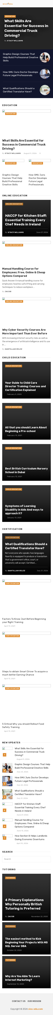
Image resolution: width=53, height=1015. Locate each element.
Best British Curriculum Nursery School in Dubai (26, 470)
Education (10, 16)
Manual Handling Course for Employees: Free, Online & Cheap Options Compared (23, 272)
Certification (12, 537)
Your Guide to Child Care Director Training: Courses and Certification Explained (25, 386)
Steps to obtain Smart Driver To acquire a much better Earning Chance (25, 673)
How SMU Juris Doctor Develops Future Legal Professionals (20, 74)
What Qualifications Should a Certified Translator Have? (18, 90)
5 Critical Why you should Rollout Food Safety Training (23, 725)
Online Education (14, 204)
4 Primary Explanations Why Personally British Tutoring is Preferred (24, 904)
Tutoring (10, 878)
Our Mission (34, 1001)
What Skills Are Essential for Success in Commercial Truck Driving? (26, 28)
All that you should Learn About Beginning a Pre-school (26, 429)
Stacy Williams (15, 41)
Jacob (8, 291)
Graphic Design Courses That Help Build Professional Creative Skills (20, 57)
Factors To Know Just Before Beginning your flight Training (24, 620)
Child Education (13, 366)
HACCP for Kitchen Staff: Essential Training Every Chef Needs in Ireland (26, 220)
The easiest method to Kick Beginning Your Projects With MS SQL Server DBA (26, 942)
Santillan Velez (13, 349)
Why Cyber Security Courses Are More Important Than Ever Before (24, 331)
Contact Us (18, 1001)
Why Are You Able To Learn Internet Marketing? (22, 978)
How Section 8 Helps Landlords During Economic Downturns (31, 838)
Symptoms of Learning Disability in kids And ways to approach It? (24, 509)
